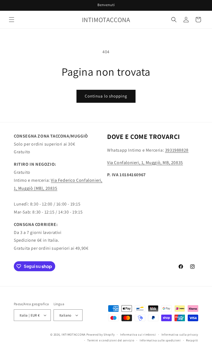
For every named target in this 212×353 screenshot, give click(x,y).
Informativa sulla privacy (179, 334)
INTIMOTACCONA (74, 334)
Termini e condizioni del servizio (110, 340)
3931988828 (177, 150)
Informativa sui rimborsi (138, 334)
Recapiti (192, 340)
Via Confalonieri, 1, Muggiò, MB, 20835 (145, 162)
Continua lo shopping (106, 96)
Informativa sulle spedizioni (160, 340)
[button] (12, 20)
